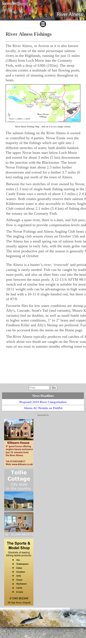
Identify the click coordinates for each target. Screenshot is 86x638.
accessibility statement (63, 631)
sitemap (16, 631)
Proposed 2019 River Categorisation (43, 402)
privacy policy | (44, 631)
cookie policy (28, 631)
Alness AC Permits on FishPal (43, 408)
